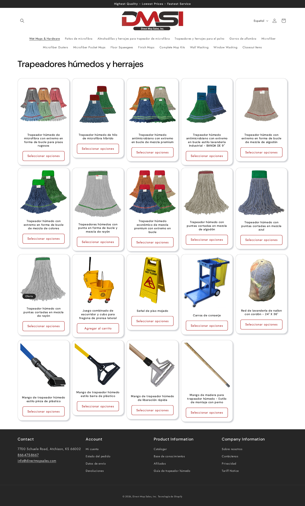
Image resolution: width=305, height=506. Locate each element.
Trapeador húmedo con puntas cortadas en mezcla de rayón (43, 312)
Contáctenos (230, 456)
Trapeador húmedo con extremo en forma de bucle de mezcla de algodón (261, 138)
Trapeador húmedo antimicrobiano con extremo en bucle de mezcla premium (152, 138)
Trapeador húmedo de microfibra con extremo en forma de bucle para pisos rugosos (43, 140)
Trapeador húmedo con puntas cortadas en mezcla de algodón (207, 226)
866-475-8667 (28, 454)
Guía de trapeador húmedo (172, 470)
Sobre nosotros (232, 449)
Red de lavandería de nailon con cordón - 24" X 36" (261, 312)
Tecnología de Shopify (170, 496)
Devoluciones (95, 470)
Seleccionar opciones (43, 156)
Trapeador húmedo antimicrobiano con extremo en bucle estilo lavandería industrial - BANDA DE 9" (207, 140)
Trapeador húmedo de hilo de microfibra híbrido (98, 136)
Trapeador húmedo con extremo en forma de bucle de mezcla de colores (44, 225)
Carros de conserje (207, 315)
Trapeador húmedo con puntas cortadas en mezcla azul (261, 226)
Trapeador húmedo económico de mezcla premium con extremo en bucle (152, 226)
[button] (22, 20)
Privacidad (229, 463)
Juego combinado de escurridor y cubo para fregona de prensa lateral (98, 314)
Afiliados (160, 463)
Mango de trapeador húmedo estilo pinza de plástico (43, 399)
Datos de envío (96, 463)
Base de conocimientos (169, 456)
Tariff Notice (230, 470)
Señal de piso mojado (152, 310)
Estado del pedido (98, 456)
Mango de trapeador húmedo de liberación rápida (152, 398)
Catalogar (160, 449)
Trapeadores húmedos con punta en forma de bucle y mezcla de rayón (98, 228)
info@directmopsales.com (37, 460)
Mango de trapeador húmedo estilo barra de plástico (98, 394)
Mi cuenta (92, 449)
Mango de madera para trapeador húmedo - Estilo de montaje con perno (207, 398)
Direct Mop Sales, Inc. (145, 496)
